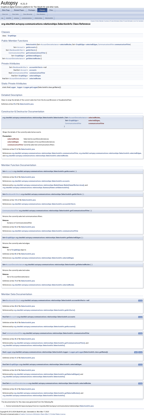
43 (15, 389)
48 (15, 306)
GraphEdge (12, 36)
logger (19, 87)
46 (15, 322)
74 (15, 281)
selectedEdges (91, 44)
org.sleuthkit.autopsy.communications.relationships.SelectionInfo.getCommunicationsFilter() (49, 343)
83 (15, 254)
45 (15, 339)
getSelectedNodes (33, 58)
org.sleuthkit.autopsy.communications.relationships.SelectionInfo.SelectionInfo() (34, 345)
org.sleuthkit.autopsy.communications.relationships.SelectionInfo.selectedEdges (110, 153)
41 (15, 358)
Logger (13, 87)
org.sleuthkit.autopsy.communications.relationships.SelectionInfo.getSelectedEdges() (47, 374)
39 (14, 104)
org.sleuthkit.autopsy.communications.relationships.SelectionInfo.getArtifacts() (44, 310)
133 (16, 200)
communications (27, 18)
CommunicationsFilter (106, 44)
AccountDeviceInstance (49, 44)
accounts (32, 70)
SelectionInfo (49, 18)
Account (20, 47)
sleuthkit (8, 18)
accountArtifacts (35, 67)
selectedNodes (66, 44)
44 (15, 370)
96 (15, 177)
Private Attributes (114, 21)
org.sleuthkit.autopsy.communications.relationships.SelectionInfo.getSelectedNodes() (47, 393)
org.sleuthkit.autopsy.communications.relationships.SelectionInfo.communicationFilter (44, 153)
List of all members (138, 21)
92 (15, 227)
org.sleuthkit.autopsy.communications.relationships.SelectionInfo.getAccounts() (44, 326)
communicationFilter (122, 44)
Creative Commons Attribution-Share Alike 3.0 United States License (42, 414)
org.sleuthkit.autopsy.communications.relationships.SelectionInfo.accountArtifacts (43, 204)
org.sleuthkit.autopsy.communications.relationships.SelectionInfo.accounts (40, 181)
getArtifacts (30, 50)
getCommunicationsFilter (35, 53)
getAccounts (31, 47)
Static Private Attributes (126, 21)
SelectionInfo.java (27, 104)
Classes (93, 21)
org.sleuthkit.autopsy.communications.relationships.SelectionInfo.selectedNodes (37, 156)
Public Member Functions (102, 21)
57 (15, 149)
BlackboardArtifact (17, 50)
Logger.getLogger (31, 87)
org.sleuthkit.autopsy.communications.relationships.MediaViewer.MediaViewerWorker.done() (49, 185)
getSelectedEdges (33, 56)
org (2, 18)
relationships (38, 18)
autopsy (16, 18)
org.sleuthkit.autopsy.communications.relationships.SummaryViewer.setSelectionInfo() (36, 188)
